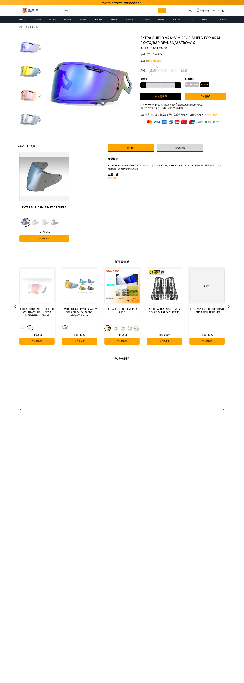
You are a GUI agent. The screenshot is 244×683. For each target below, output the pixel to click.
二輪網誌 (222, 19)
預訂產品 (52, 19)
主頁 (20, 27)
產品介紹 (131, 147)
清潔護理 (129, 19)
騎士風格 (83, 19)
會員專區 (21, 19)
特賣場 (190, 19)
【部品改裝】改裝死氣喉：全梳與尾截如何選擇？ (122, 2)
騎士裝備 (67, 19)
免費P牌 (161, 19)
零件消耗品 (145, 19)
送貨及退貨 (180, 147)
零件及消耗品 (31, 27)
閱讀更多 (112, 178)
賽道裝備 (98, 19)
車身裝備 (113, 19)
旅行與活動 (205, 19)
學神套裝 (176, 19)
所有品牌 (37, 19)
